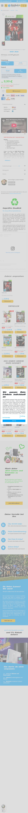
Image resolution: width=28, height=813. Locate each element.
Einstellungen (22, 416)
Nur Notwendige (6, 417)
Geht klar (14, 420)
